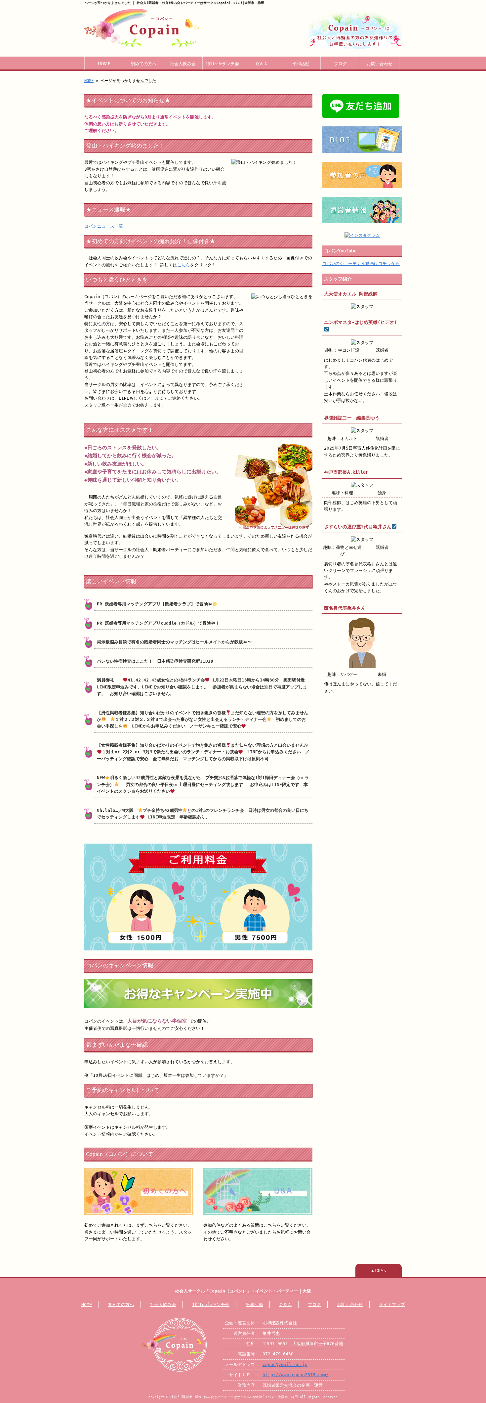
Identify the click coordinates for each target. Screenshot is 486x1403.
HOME (104, 64)
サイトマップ (392, 1304)
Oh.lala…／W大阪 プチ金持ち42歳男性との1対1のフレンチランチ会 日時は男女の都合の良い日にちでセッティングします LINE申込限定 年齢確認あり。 (202, 813)
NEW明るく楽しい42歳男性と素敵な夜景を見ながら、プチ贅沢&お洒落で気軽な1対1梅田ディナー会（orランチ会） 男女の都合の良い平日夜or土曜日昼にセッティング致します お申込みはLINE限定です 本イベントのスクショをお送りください (203, 784)
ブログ (340, 64)
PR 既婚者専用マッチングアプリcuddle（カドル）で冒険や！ (158, 623)
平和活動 (300, 64)
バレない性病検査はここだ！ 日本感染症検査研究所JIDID (157, 661)
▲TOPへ (378, 1270)
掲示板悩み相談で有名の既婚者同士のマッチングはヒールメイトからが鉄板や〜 (176, 641)
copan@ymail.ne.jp (285, 1364)
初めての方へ (143, 64)
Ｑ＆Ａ (261, 64)
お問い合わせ (379, 64)
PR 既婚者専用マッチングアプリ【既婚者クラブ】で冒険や (154, 603)
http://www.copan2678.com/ (296, 1374)
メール (152, 398)
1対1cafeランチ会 (222, 64)
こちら (183, 264)
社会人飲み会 (183, 64)
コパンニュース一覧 (103, 226)
